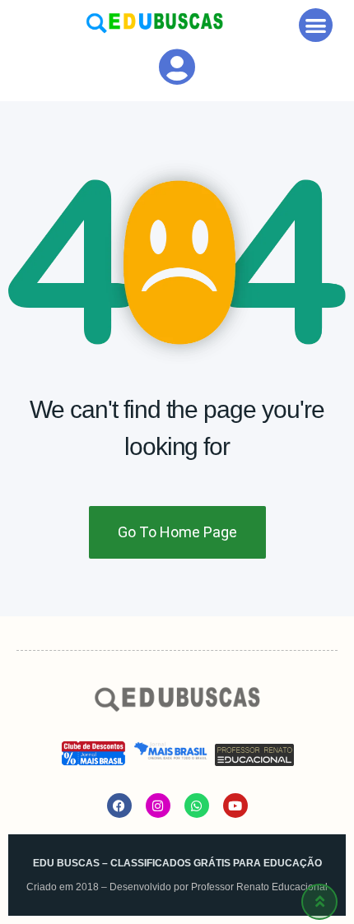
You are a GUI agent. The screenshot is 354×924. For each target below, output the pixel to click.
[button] (316, 25)
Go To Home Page (177, 532)
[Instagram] (158, 805)
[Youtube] (235, 805)
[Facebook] (119, 805)
